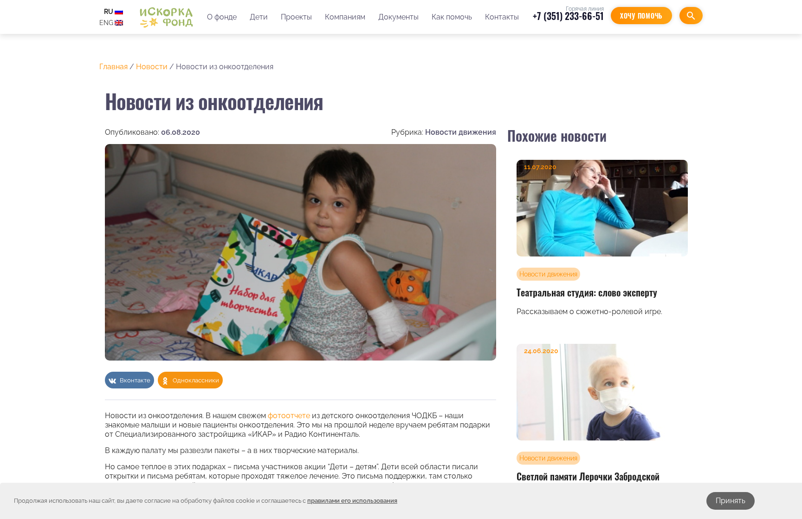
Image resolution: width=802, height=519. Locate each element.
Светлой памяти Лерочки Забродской (588, 476)
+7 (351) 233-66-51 (568, 16)
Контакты (502, 17)
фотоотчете (289, 415)
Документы (398, 17)
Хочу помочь (641, 15)
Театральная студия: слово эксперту (587, 292)
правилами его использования (352, 500)
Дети (259, 17)
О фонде (222, 17)
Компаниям (345, 17)
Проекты (296, 17)
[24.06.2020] (602, 391)
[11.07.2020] (602, 207)
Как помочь (452, 17)
